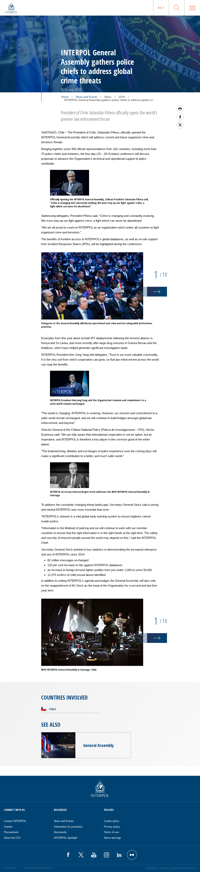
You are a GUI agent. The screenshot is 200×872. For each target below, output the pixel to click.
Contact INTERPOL (15, 821)
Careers (8, 826)
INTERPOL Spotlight (65, 837)
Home (65, 96)
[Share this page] (180, 116)
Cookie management (38, 868)
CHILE (52, 709)
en (160, 7)
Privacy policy (112, 826)
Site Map (10, 868)
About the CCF (12, 837)
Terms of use (111, 832)
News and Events (86, 96)
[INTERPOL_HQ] (132, 855)
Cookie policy (111, 821)
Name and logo (112, 837)
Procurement (11, 832)
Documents (60, 832)
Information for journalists (68, 826)
